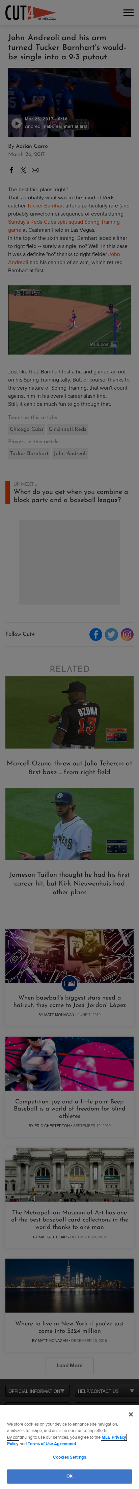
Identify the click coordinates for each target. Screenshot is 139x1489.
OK (69, 1476)
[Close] (130, 1414)
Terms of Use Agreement (52, 1443)
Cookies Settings (69, 1457)
